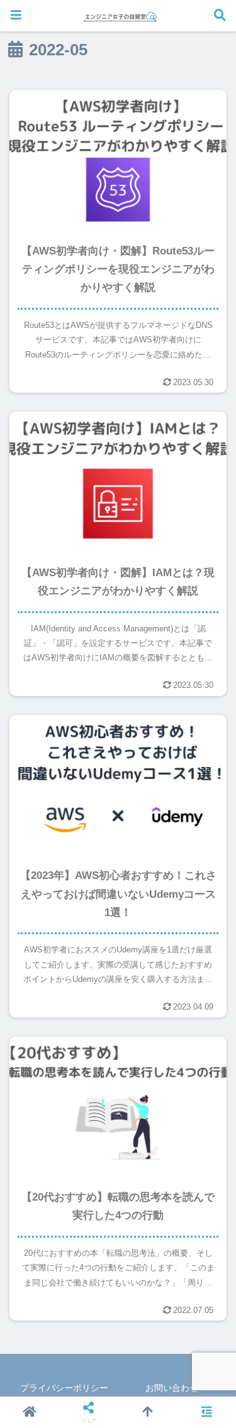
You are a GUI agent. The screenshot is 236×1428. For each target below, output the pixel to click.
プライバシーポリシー (64, 1388)
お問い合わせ (171, 1388)
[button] (204, 1342)
